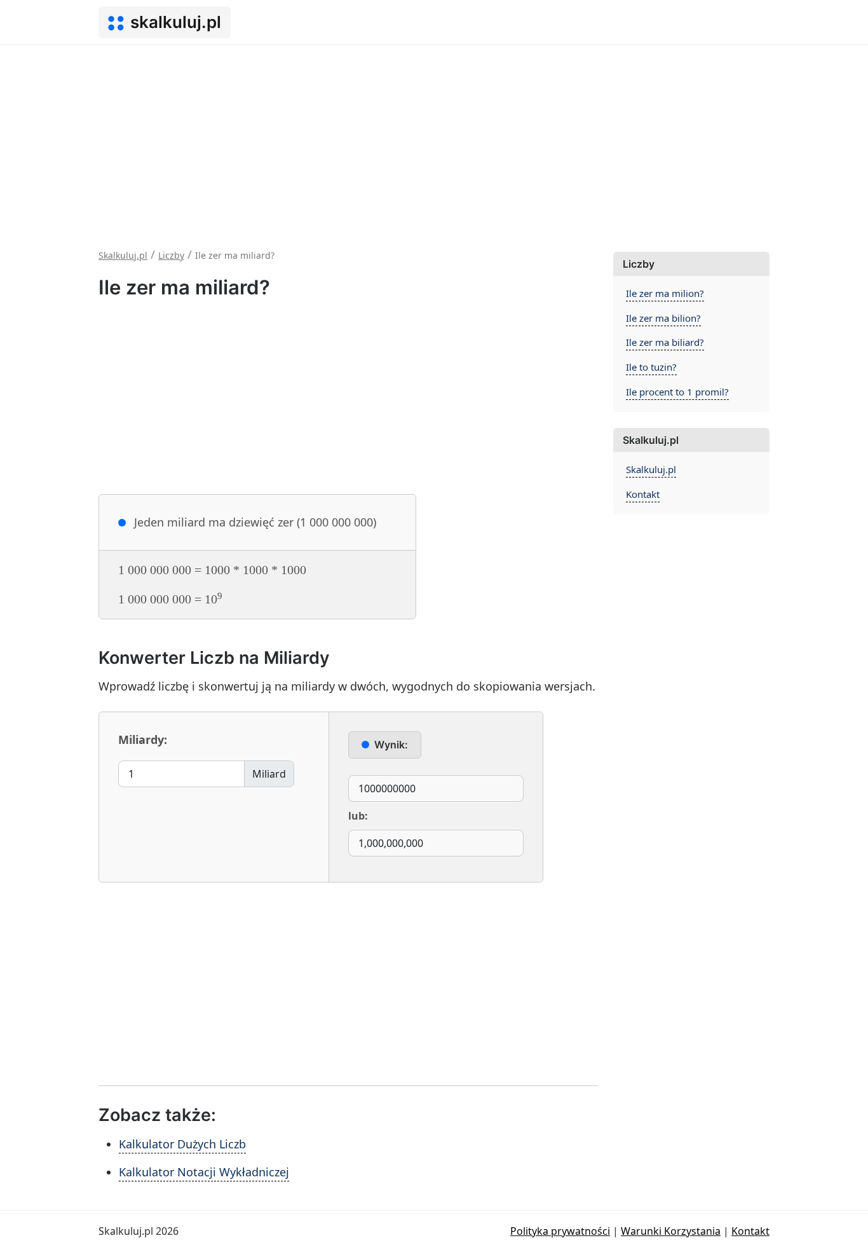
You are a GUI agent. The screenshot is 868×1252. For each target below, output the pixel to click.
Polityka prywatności (560, 1231)
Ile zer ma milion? (665, 293)
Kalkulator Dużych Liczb (182, 1144)
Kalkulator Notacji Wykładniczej (204, 1172)
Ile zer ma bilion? (663, 318)
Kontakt (643, 494)
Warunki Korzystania (671, 1231)
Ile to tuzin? (651, 367)
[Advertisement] (434, 141)
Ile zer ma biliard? (665, 342)
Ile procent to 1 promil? (677, 391)
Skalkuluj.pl (651, 469)
